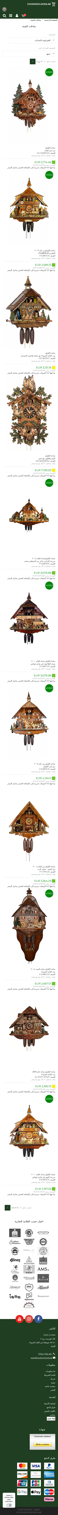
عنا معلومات (50, 1371)
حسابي (52, 1415)
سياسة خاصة (50, 1386)
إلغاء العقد (51, 1418)
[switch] (9, 1505)
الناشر (52, 1390)
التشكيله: (51, 34)
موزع (53, 1382)
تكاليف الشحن (49, 1411)
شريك (52, 1379)
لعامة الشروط (49, 1375)
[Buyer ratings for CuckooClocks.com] (42, 1443)
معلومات (50, 1364)
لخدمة (52, 1397)
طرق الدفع (51, 1407)
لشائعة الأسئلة (49, 1403)
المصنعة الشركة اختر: (46, 48)
